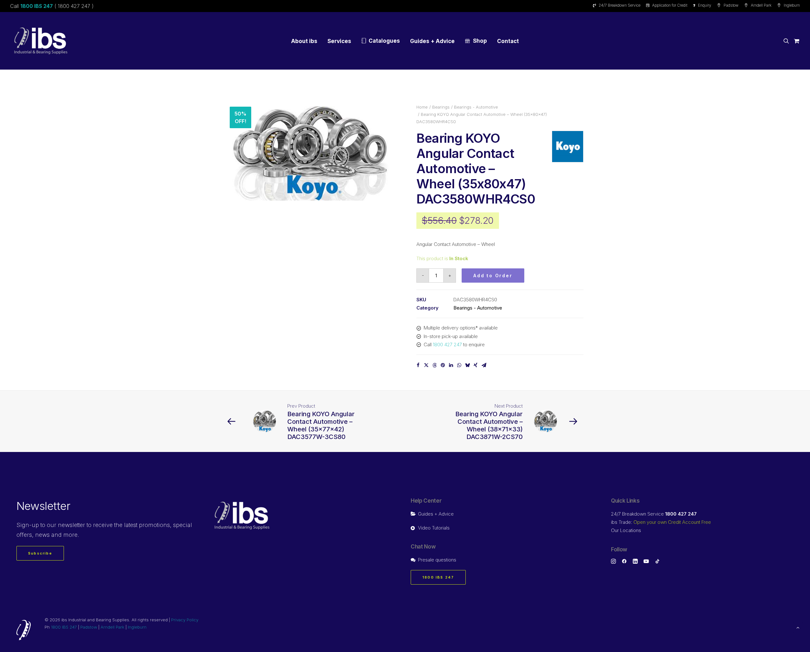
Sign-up (27, 525)
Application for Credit (669, 5)
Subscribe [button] (40, 553)
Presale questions (437, 560)
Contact (508, 41)
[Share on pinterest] (442, 365)
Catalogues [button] (384, 41)
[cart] (795, 41)
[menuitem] (618, 5)
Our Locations (626, 530)
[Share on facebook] (418, 365)
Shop (480, 41)
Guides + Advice (432, 41)
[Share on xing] (475, 365)
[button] (787, 41)
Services (339, 41)
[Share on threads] (434, 365)
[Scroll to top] (798, 627)
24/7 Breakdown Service (619, 5)
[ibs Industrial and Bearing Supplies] (41, 40)
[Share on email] (484, 365)
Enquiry (704, 5)
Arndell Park (761, 5)
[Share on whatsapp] (459, 365)
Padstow (731, 5)
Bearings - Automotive (476, 107)
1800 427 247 (447, 345)
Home (422, 107)
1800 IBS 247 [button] (438, 577)
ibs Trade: (661, 522)
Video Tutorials (434, 528)
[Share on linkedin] (451, 365)
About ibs (304, 41)
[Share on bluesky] (467, 365)
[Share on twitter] (426, 365)
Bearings (441, 107)
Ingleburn (792, 5)
